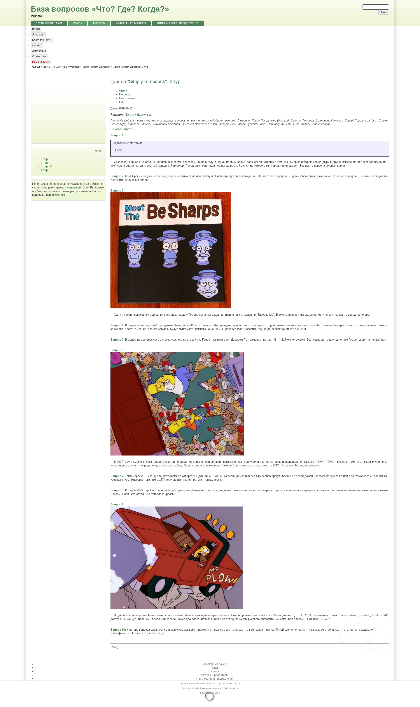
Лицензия (38, 34)
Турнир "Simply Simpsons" (95, 66)
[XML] (114, 647)
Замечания (39, 51)
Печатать (125, 94)
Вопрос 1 (116, 135)
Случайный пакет (49, 23)
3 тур (44, 166)
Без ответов (127, 98)
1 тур (44, 159)
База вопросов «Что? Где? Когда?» (100, 8)
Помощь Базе (40, 61)
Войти (36, 29)
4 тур (44, 170)
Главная (35, 66)
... (115, 172)
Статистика (39, 56)
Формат (37, 45)
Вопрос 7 (116, 476)
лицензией (74, 187)
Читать (123, 91)
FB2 (121, 102)
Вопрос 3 (116, 190)
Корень (46, 66)
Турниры (99, 23)
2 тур (44, 162)
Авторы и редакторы (131, 23)
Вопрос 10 (117, 629)
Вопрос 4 (116, 325)
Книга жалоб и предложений (177, 23)
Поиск (77, 23)
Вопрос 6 (116, 350)
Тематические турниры (66, 66)
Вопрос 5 (116, 339)
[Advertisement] (69, 110)
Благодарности (41, 40)
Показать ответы (121, 129)
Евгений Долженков (138, 114)
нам (62, 194)
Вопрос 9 (116, 504)
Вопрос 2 (116, 176)
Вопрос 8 (116, 490)
